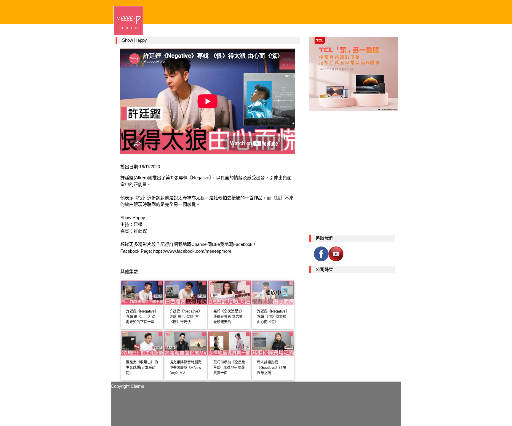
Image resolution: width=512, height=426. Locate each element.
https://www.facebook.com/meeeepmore (192, 251)
